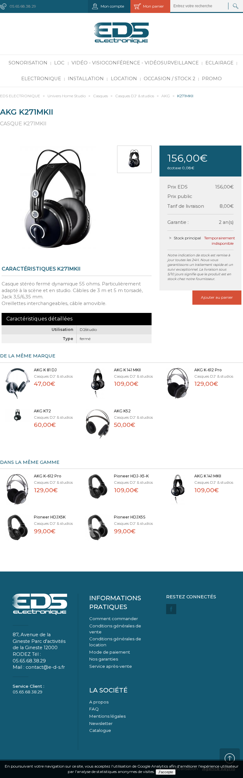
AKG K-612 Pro (208, 370)
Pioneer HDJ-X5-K (131, 476)
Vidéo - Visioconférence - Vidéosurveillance (135, 63)
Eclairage (219, 63)
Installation (86, 78)
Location (124, 78)
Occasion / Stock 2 (169, 78)
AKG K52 (122, 411)
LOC (59, 63)
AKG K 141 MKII (127, 370)
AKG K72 (42, 411)
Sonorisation (28, 63)
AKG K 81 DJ (45, 370)
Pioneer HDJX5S (129, 517)
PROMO (212, 78)
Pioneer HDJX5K (49, 517)
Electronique (41, 78)
